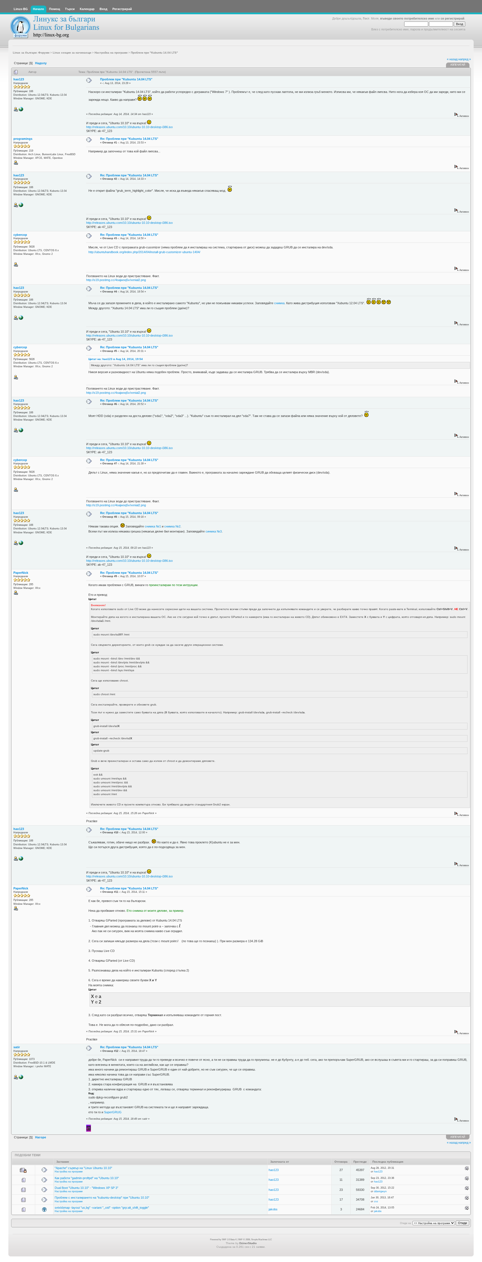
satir (16, 1047)
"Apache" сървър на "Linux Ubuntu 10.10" (83, 1168)
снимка (279, 303)
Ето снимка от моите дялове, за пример (155, 910)
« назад (452, 59)
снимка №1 (153, 526)
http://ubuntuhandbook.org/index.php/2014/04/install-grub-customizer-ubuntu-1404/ (144, 252)
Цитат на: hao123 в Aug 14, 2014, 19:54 (115, 359)
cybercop (20, 234)
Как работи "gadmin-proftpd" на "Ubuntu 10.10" (87, 1178)
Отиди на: (406, 1223)
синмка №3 (214, 531)
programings (22, 138)
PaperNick (20, 572)
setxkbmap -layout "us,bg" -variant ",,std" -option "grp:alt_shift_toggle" (102, 1207)
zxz (376, 1201)
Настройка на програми (69, 1171)
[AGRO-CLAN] (21, 110)
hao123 (18, 79)
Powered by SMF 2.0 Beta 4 (223, 1239)
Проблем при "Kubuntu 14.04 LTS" (126, 79)
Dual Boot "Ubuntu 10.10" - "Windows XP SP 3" (86, 1187)
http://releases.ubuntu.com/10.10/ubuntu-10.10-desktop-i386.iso (129, 127)
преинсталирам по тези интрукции (173, 585)
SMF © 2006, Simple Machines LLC (255, 1239)
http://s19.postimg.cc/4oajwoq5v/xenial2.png (116, 280)
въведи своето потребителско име (407, 18)
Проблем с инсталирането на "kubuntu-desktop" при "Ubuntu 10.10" (102, 1197)
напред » (464, 59)
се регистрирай (452, 18)
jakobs (273, 1209)
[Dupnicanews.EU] (21, 1078)
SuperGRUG (113, 1112)
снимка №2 (172, 526)
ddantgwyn (380, 1191)
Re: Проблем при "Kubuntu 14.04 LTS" (129, 138)
